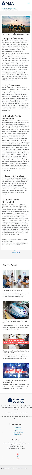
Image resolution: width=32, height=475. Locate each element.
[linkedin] (17, 456)
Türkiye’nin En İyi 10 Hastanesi (13, 290)
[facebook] (17, 452)
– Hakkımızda (17, 427)
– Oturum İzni (17, 430)
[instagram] (17, 454)
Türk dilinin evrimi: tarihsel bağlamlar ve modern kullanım (16, 351)
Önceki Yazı (16, 250)
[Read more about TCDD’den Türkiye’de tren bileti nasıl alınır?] (16, 310)
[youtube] (17, 458)
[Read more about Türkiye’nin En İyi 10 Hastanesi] (16, 279)
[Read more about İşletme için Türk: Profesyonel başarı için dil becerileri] (16, 370)
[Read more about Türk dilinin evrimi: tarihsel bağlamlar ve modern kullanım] (16, 341)
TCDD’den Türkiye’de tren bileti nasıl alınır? (15, 322)
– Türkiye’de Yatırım (17, 434)
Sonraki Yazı (16, 252)
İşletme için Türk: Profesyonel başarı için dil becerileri (15, 381)
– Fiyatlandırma (17, 429)
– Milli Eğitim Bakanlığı (17, 432)
